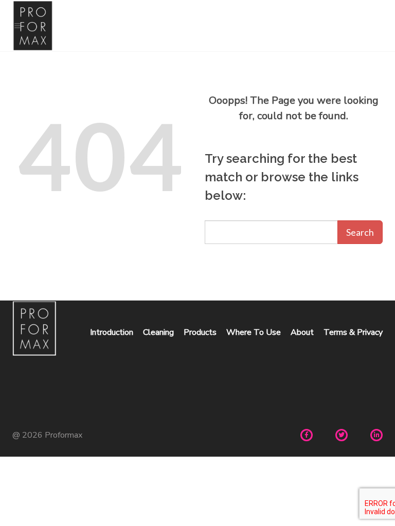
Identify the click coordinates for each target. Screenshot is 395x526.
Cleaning (158, 332)
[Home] (197, 25)
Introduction (111, 332)
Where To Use (253, 332)
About (302, 332)
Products (200, 332)
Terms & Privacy (353, 332)
